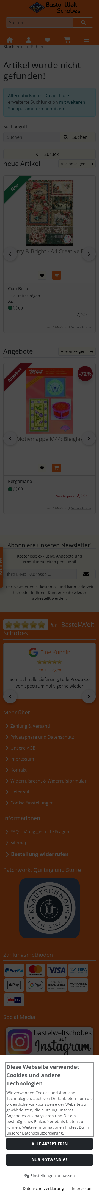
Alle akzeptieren (50, 1143)
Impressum (82, 1188)
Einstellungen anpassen (52, 1175)
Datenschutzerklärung (43, 1188)
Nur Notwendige (50, 1159)
